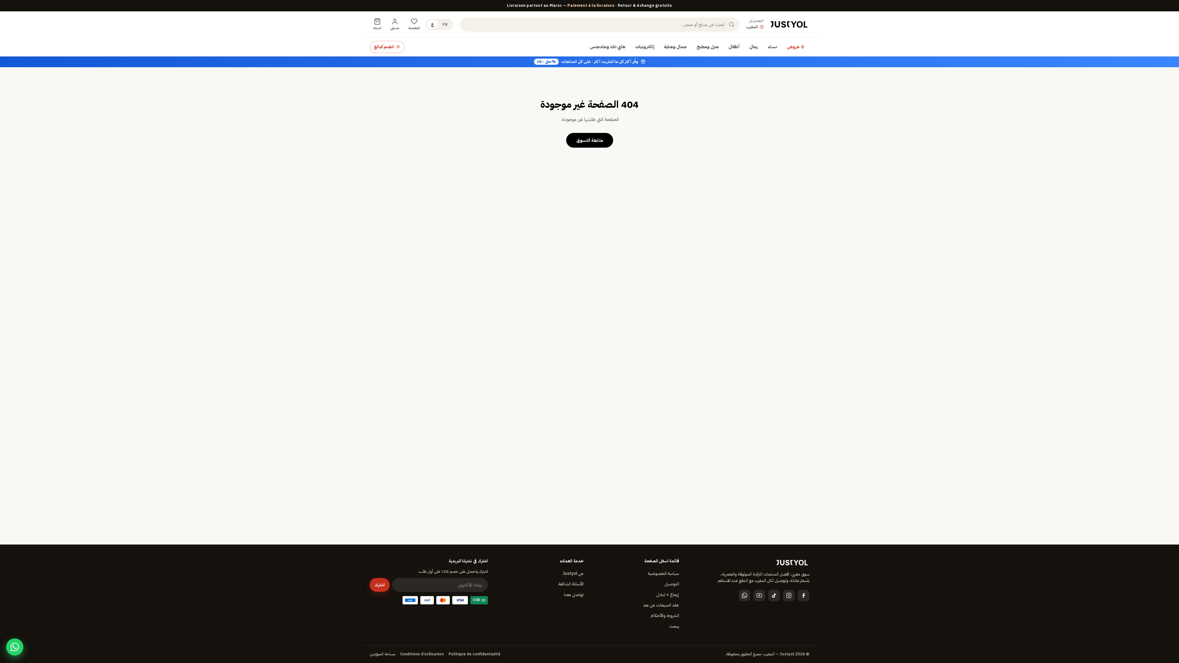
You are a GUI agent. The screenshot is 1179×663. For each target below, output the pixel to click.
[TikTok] (774, 595)
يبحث (674, 626)
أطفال (734, 46)
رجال (753, 46)
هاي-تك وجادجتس (607, 46)
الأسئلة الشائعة (571, 584)
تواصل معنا (574, 594)
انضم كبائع (384, 46)
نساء (772, 46)
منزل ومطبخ (708, 46)
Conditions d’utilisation (422, 654)
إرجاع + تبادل (667, 594)
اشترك (380, 585)
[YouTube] (759, 595)
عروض (793, 46)
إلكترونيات (644, 46)
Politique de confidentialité (474, 654)
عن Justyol (573, 573)
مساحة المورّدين (382, 654)
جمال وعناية (675, 46)
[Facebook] (803, 595)
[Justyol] (789, 24)
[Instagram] (789, 595)
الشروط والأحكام (665, 615)
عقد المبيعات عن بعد (661, 605)
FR (445, 24)
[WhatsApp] (744, 595)
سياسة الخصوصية (663, 573)
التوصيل (671, 584)
